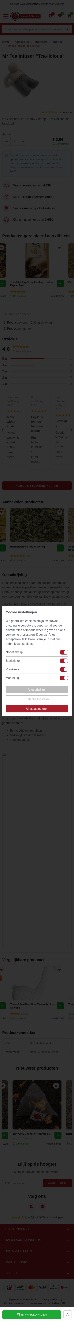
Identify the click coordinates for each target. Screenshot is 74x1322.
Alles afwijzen (37, 689)
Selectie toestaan (37, 699)
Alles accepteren (37, 708)
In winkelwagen (33, 1314)
